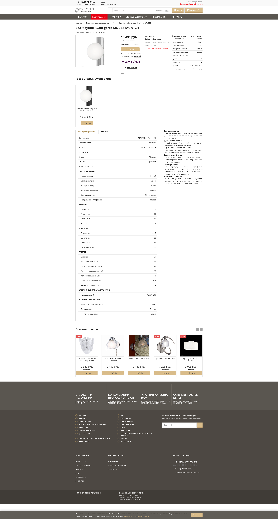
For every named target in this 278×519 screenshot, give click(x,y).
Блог (77, 473)
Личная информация (117, 465)
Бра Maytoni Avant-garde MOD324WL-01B (87, 110)
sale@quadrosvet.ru (183, 469)
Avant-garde (132, 67)
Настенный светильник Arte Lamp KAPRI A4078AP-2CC (87, 359)
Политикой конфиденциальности (136, 516)
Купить (88, 123)
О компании (159, 17)
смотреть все (196, 36)
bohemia (166, 10)
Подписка (112, 469)
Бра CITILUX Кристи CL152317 (113, 359)
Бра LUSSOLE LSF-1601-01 (139, 358)
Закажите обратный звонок (191, 4)
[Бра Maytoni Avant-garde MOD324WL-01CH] (97, 51)
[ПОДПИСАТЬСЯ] (200, 425)
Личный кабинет (116, 455)
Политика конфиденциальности (130, 497)
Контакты (177, 17)
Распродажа (99, 17)
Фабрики (116, 17)
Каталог (82, 17)
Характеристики (91, 32)
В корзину (130, 49)
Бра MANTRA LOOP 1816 (165, 358)
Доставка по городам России (187, 473)
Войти (103, 2)
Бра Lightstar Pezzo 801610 (191, 359)
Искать (178, 10)
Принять (196, 515)
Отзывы (102, 32)
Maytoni (137, 56)
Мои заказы (113, 461)
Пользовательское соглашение (129, 499)
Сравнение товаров (108, 4)
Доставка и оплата (136, 17)
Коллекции (79, 32)
